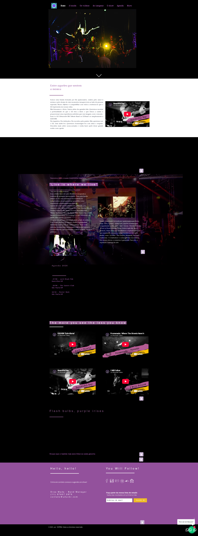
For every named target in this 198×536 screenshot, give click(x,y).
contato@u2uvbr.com (64, 468)
